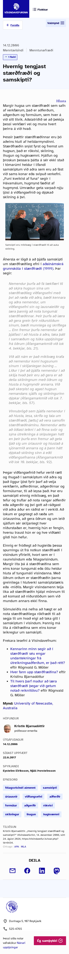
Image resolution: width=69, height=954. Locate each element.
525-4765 (15, 929)
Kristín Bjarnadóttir (29, 726)
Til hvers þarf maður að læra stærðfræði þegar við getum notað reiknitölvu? (33, 686)
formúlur (11, 805)
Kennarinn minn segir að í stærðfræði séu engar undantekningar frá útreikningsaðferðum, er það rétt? (37, 656)
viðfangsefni (33, 796)
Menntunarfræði (41, 50)
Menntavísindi (13, 50)
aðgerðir (30, 805)
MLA (23, 846)
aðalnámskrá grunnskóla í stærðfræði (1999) (33, 266)
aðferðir (54, 796)
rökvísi (48, 805)
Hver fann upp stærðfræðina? (34, 672)
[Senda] (12, 870)
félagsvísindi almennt (20, 788)
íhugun (31, 814)
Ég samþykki (47, 941)
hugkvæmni (51, 814)
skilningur (12, 814)
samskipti (50, 788)
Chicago (7, 846)
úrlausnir (11, 796)
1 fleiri (12, 57)
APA (16, 846)
